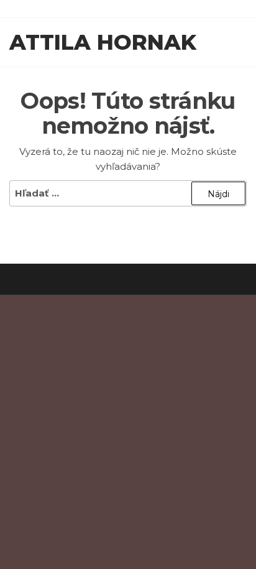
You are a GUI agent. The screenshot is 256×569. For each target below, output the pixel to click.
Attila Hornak (102, 42)
